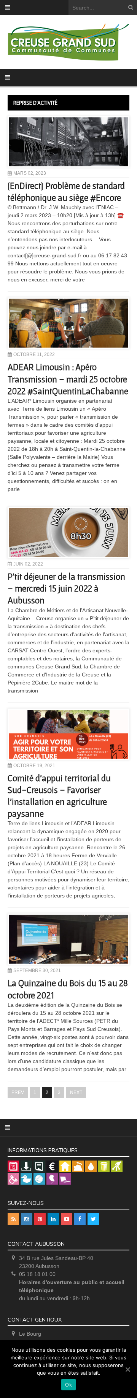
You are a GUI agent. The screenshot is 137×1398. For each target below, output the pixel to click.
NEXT (76, 1092)
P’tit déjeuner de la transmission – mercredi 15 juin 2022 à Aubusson (66, 588)
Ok (68, 1385)
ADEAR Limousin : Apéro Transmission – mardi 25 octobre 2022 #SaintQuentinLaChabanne (68, 379)
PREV (17, 1092)
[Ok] (127, 1369)
